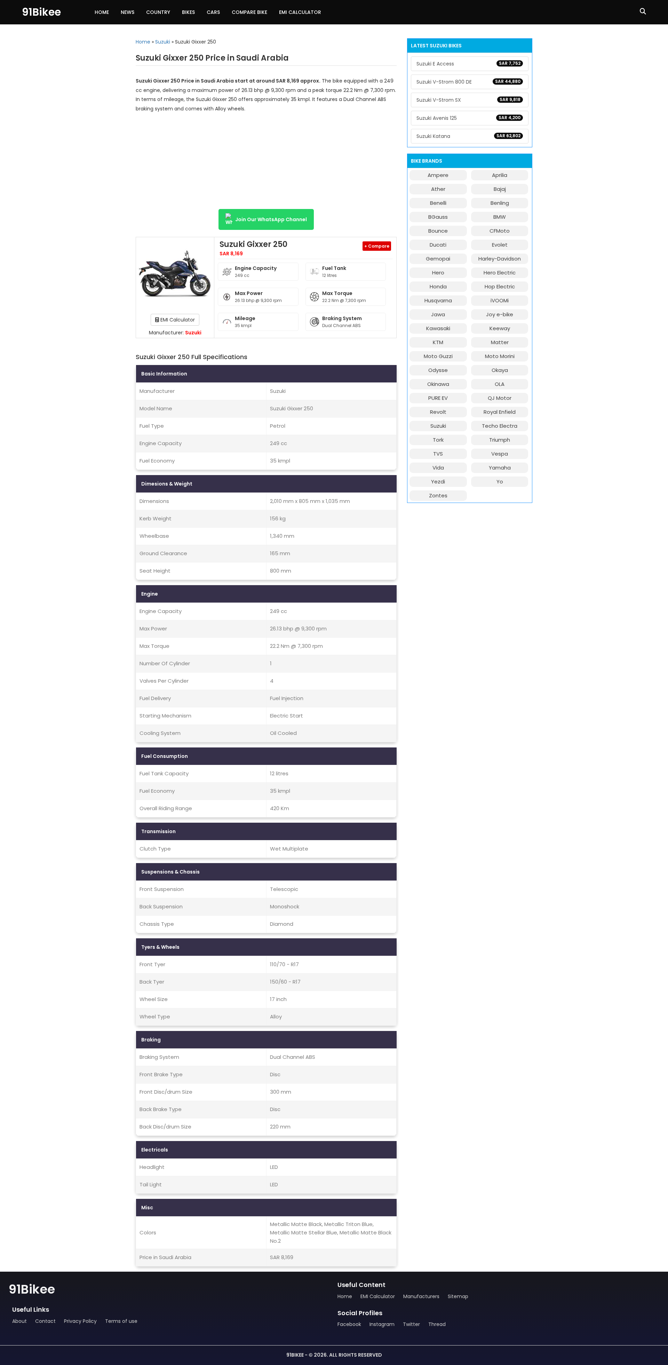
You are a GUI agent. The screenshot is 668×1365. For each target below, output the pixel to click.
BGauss (438, 216)
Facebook (349, 1324)
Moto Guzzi (438, 356)
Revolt (438, 412)
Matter (500, 342)
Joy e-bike (499, 314)
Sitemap (458, 1296)
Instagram (382, 1324)
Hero (438, 272)
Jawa (438, 314)
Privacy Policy (80, 1321)
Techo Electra (499, 425)
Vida (438, 467)
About (19, 1321)
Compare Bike (249, 12)
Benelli (438, 203)
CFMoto (500, 230)
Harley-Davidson (499, 258)
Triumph (499, 439)
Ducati (438, 244)
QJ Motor (499, 398)
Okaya (500, 370)
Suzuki (162, 41)
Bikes (188, 12)
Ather (438, 189)
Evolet (500, 244)
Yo (499, 481)
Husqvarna (438, 300)
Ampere (438, 175)
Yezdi (438, 481)
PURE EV (438, 398)
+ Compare (376, 246)
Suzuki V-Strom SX (468, 99)
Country (158, 12)
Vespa (499, 453)
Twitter (411, 1324)
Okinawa (438, 384)
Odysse (438, 370)
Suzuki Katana (468, 136)
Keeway (500, 328)
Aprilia (499, 175)
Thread (437, 1324)
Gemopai (438, 258)
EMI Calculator (300, 12)
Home (102, 12)
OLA (499, 384)
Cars (213, 12)
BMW (499, 216)
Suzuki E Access (468, 63)
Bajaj (500, 189)
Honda (438, 286)
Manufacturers (421, 1296)
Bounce (438, 230)
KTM (438, 342)
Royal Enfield (500, 412)
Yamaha (500, 467)
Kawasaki (438, 328)
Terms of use (121, 1321)
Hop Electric (500, 286)
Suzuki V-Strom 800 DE (468, 81)
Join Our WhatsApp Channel (271, 219)
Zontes (438, 495)
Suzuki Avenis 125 (468, 118)
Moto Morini (500, 356)
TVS (438, 453)
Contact (45, 1321)
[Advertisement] (266, 163)
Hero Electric (500, 272)
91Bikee (41, 12)
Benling (500, 203)
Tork (438, 439)
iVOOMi (500, 300)
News (127, 12)
